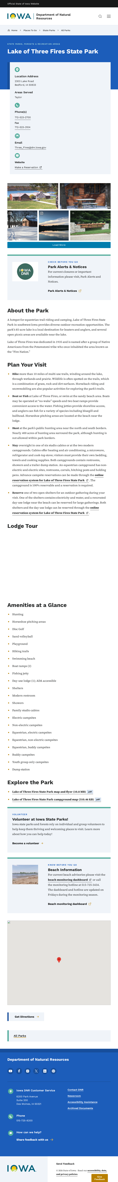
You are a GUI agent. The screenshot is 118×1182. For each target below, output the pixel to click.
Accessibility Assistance (82, 1102)
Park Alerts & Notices (62, 290)
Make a (26, 167)
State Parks (49, 30)
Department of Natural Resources (53, 16)
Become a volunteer (25, 843)
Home (14, 30)
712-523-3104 (22, 127)
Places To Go (30, 30)
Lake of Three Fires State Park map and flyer (52, 792)
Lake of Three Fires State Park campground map (56, 799)
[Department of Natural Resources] (19, 16)
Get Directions (24, 1016)
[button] (59, 960)
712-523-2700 (23, 117)
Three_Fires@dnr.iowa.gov (30, 147)
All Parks (65, 30)
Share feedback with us (32, 1139)
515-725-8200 (24, 1120)
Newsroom (74, 1095)
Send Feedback (65, 1163)
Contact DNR (75, 1089)
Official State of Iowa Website (23, 3)
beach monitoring (68, 880)
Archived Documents (80, 1108)
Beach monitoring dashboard (67, 903)
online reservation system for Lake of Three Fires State (58, 477)
